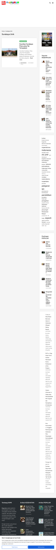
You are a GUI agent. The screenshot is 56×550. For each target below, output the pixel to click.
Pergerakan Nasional (44, 205)
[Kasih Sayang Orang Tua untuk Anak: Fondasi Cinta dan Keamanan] (43, 118)
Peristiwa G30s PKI (45, 208)
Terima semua (41, 547)
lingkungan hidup (46, 168)
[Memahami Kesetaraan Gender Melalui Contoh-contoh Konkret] (43, 90)
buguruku (44, 142)
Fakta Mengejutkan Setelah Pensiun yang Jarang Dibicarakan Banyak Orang (30, 533)
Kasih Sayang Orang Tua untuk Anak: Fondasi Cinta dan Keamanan (49, 123)
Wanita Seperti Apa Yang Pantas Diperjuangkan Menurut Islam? (49, 66)
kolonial (48, 164)
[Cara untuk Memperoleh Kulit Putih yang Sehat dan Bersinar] (43, 77)
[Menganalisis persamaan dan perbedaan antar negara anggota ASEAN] (43, 292)
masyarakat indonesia (46, 171)
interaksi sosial (45, 152)
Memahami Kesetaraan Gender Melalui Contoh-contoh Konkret (49, 95)
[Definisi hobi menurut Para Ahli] (43, 242)
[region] (28, 543)
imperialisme (46, 147)
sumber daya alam (46, 224)
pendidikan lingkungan (44, 198)
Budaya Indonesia (45, 140)
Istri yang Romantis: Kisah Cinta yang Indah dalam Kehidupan (49, 109)
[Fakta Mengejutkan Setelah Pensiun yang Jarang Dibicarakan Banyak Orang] (22, 530)
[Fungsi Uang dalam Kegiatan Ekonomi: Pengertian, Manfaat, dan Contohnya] (41, 533)
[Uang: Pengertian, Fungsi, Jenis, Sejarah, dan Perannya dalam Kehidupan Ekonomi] (41, 506)
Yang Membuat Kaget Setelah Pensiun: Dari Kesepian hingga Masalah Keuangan (31, 521)
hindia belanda (44, 145)
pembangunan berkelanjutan (45, 192)
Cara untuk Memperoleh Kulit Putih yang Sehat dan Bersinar (49, 81)
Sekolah (44, 222)
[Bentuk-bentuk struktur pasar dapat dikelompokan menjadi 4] (43, 264)
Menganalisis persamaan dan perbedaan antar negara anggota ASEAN (49, 297)
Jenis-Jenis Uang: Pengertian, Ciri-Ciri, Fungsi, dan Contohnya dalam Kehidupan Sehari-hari (49, 523)
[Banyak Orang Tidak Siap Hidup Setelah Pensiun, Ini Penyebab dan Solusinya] (22, 506)
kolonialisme (45, 166)
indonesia (46, 150)
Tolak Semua (15, 547)
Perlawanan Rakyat (45, 213)
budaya (43, 138)
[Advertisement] (28, 17)
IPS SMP (45, 155)
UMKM (43, 225)
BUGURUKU (23, 63)
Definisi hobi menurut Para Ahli (48, 244)
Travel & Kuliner (23, 41)
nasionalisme (46, 179)
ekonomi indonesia (46, 143)
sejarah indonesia (45, 220)
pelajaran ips (46, 187)
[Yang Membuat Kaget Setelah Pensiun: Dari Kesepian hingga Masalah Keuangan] (22, 518)
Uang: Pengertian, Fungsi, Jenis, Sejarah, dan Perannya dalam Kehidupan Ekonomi (49, 509)
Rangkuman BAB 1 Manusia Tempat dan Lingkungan (49, 255)
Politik (43, 218)
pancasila (44, 183)
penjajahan (45, 201)
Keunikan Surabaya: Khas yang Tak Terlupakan (26, 46)
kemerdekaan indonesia (45, 161)
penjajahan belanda (45, 202)
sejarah (48, 218)
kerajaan (43, 164)
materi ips (43, 173)
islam (50, 155)
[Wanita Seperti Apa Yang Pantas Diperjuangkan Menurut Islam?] (43, 61)
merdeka (44, 177)
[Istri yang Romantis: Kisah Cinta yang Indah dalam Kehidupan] (43, 105)
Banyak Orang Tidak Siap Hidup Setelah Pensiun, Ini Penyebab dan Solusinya (30, 509)
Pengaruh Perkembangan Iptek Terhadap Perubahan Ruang (49, 282)
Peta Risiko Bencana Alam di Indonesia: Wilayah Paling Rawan (48, 323)
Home (3, 31)
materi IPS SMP (45, 175)
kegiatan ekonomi (46, 158)
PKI (48, 215)
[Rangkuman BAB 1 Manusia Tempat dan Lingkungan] (43, 252)
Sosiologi (48, 222)
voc (45, 225)
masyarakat (44, 170)
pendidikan (46, 195)
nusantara (45, 181)
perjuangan (45, 210)
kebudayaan (44, 157)
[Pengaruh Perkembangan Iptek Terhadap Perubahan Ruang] (43, 278)
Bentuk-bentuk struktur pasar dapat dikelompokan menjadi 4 (49, 268)
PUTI (47, 353)
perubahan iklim (44, 215)
